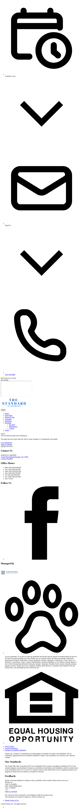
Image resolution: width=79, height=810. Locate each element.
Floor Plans (8, 415)
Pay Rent (12, 425)
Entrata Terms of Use (12, 800)
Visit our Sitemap (6, 444)
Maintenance (13, 426)
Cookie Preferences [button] (11, 748)
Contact (11, 428)
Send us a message (11, 791)
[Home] (14, 408)
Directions (8, 421)
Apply (7, 430)
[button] (41, 653)
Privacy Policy (9, 746)
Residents (8, 423)
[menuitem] (41, 414)
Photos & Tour (10, 417)
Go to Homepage (6, 442)
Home (7, 413)
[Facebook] (41, 559)
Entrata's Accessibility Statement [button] (15, 750)
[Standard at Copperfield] (9, 578)
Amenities (8, 419)
